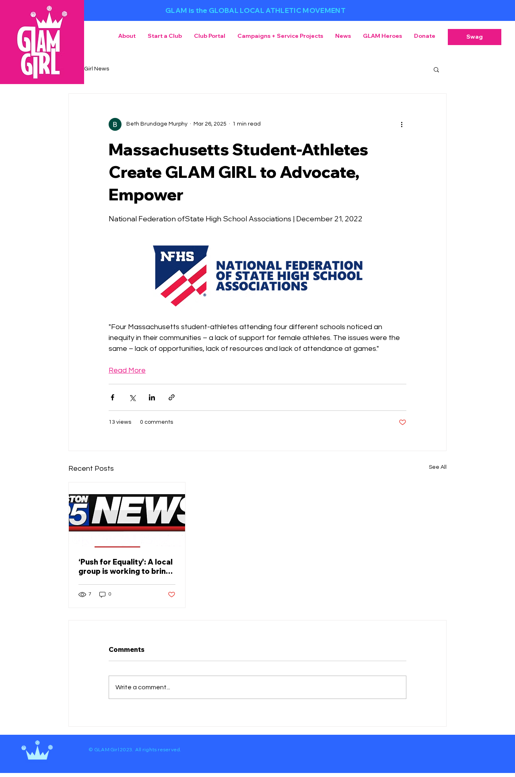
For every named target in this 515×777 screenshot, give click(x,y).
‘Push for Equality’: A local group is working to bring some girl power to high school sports (125, 566)
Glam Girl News (88, 69)
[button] (474, 37)
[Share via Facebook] (112, 397)
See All (438, 467)
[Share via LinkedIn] (152, 397)
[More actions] (401, 124)
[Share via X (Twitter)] (132, 397)
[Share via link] (171, 397)
